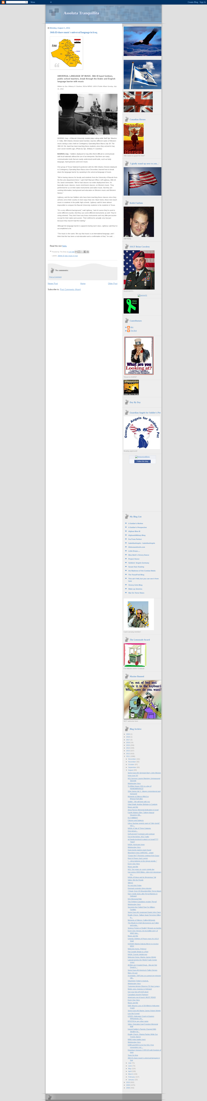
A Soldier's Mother (135, 523)
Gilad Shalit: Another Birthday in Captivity (142, 804)
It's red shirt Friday (135, 885)
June (130, 1066)
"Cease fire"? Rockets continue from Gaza (143, 855)
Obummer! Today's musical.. (138, 981)
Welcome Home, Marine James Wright (142, 957)
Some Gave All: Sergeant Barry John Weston (144, 773)
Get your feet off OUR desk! (138, 992)
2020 (128, 734)
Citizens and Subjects (136, 820)
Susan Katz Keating (136, 567)
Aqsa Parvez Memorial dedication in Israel (143, 810)
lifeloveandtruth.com (136, 547)
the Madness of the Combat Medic (142, 571)
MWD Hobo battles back (137, 1039)
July (130, 1063)
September (132, 767)
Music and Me (133, 807)
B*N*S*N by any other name (138, 1021)
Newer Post (53, 283)
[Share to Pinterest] (87, 251)
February (131, 1077)
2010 (128, 1082)
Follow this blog (142, 461)
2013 (128, 751)
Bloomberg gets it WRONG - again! (141, 853)
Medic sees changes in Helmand (140, 989)
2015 (128, 745)
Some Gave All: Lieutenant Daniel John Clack (144, 912)
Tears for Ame (133, 1055)
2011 (128, 756)
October (131, 764)
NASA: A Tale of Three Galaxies (139, 828)
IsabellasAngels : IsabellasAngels (141, 543)
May (130, 1068)
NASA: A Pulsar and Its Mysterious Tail (142, 877)
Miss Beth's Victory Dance (138, 555)
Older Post (112, 283)
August (131, 770)
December (132, 759)
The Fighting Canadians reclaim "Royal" (142, 902)
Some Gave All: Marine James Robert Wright (144, 1011)
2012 (128, 753)
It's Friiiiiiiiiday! (133, 818)
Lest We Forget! (134, 1013)
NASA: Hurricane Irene (136, 844)
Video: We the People (135, 880)
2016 (128, 742)
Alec (132, 327)
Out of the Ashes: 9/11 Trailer (138, 837)
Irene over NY (133, 775)
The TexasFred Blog (136, 575)
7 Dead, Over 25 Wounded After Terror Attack (144, 891)
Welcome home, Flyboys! (137, 949)
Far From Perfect (135, 539)
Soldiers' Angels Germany (138, 563)
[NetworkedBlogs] (142, 457)
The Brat (133, 331)
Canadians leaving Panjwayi (138, 994)
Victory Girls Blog (135, 585)
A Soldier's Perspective (137, 527)
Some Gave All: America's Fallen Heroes (142, 970)
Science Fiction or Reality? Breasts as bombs (144, 928)
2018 (128, 737)
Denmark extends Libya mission (139, 888)
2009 (128, 1085)
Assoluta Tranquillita (81, 13)
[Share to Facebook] (84, 251)
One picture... (133, 831)
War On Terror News (136, 593)
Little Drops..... (134, 551)
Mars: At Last (132, 973)
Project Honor (133, 559)
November (132, 762)
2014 (128, 748)
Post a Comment (55, 277)
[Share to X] (81, 251)
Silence (130, 883)
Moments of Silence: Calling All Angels (141, 920)
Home (82, 283)
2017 (128, 740)
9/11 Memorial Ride (135, 899)
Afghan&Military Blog (136, 535)
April (130, 1071)
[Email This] (76, 251)
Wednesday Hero (134, 783)
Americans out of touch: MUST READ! (142, 997)
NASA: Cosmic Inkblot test (137, 954)
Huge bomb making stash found (139, 850)
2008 (128, 1088)
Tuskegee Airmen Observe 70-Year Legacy (144, 986)
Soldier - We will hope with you (139, 802)
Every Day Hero (134, 864)
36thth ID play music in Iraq (68, 256)
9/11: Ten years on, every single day (141, 869)
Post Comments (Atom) (70, 289)
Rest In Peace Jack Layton (138, 858)
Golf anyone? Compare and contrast (141, 834)
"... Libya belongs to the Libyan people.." (142, 861)
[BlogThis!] (79, 251)
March (130, 1074)
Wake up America (135, 589)
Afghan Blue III (134, 531)
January (131, 1080)
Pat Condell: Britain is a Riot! (138, 952)
